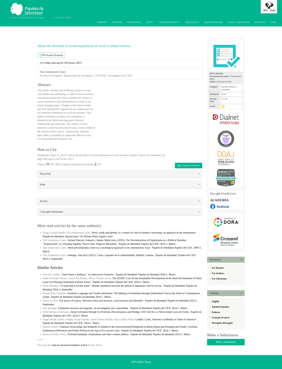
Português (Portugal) (222, 323)
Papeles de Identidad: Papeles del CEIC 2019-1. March (147, 244)
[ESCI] (226, 138)
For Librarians (219, 278)
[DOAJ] (226, 158)
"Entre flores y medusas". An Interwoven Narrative (87, 274)
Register (260, 22)
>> (40, 339)
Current (102, 22)
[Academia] (226, 200)
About (149, 22)
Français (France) (220, 317)
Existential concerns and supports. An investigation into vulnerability (93, 308)
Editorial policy (169, 22)
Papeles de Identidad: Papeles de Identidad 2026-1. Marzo (145, 274)
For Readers (217, 268)
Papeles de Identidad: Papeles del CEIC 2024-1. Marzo (121, 282)
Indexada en (192, 22)
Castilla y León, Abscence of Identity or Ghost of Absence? (166, 319)
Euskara (215, 312)
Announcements (213, 22)
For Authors (217, 273)
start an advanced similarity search (69, 345)
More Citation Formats (188, 165)
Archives (117, 22)
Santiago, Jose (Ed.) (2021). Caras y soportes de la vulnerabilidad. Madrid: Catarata (111, 255)
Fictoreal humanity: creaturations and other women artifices (98, 334)
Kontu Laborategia (239, 22)
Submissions (134, 22)
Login (273, 22)
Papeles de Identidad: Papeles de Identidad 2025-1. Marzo (160, 334)
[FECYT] (226, 55)
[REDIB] (226, 177)
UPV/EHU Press (141, 362)
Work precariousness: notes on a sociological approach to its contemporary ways (109, 247)
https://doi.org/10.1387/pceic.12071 (64, 62)
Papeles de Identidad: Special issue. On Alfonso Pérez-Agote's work (78, 236)
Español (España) (220, 307)
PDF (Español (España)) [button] (52, 55)
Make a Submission (226, 342)
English (215, 301)
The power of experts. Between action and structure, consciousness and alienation (101, 300)
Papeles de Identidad (31, 7)
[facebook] (226, 206)
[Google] (226, 193)
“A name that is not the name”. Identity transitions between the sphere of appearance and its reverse (111, 285)
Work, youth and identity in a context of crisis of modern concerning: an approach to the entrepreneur (144, 232)
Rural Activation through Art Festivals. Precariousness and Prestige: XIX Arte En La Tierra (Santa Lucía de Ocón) (130, 311)
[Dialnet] (226, 119)
